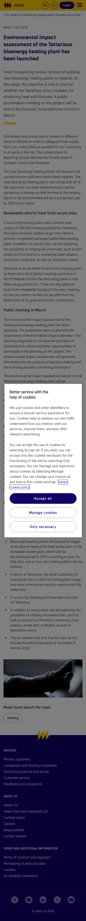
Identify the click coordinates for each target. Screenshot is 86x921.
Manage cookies (43, 512)
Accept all (43, 498)
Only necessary (43, 526)
